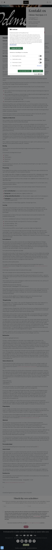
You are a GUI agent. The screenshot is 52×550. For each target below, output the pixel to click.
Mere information (13, 44)
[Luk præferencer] (2, 547)
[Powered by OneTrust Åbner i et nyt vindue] (39, 74)
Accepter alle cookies (16, 48)
